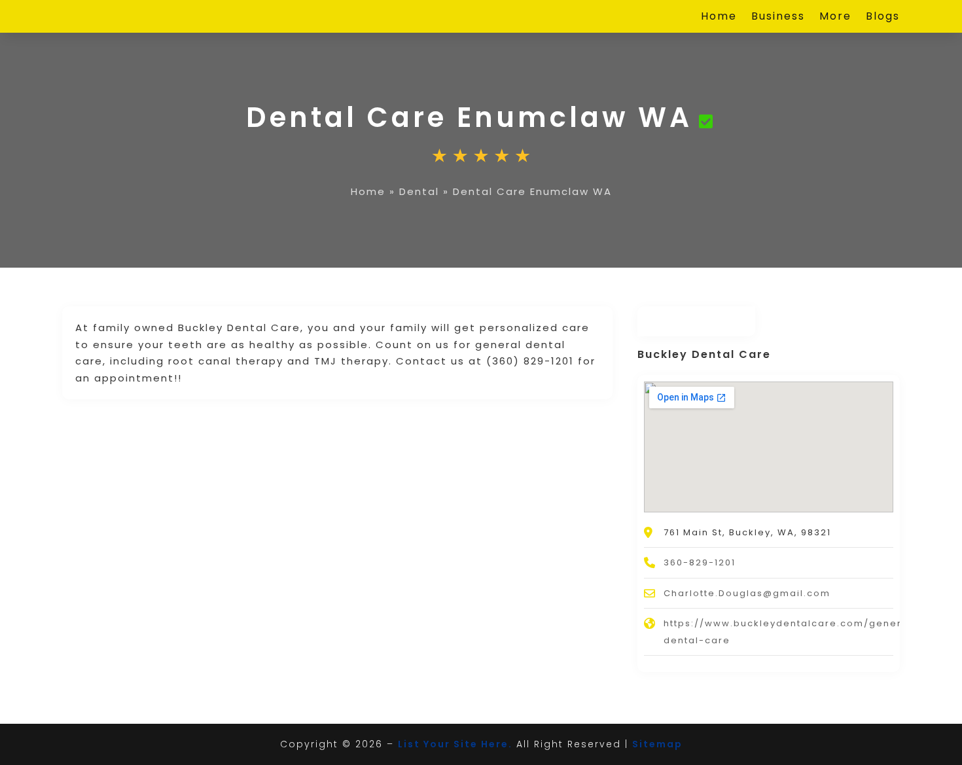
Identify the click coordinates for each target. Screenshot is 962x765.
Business (778, 18)
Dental (419, 191)
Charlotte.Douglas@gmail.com (747, 593)
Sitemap (657, 744)
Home (719, 18)
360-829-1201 (700, 562)
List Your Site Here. (455, 744)
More (835, 18)
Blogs (883, 18)
